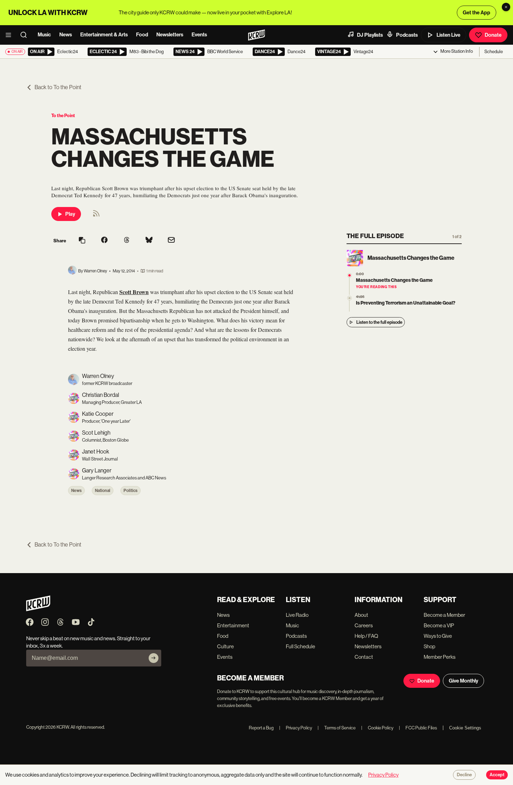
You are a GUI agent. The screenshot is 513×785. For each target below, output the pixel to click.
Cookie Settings (465, 727)
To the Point (63, 115)
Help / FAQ (366, 636)
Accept (497, 775)
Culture (225, 646)
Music (44, 34)
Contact (364, 657)
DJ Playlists (370, 35)
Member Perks (439, 657)
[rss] (96, 215)
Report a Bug (261, 727)
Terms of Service (337, 727)
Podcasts (407, 35)
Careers (364, 625)
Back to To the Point (58, 87)
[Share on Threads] (126, 240)
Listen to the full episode (379, 322)
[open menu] (10, 35)
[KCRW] (38, 609)
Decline (464, 775)
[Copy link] (82, 241)
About (361, 615)
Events (199, 34)
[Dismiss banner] (506, 7)
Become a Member (444, 615)
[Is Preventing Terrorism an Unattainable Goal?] (349, 298)
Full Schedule (300, 646)
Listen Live (448, 35)
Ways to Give (438, 636)
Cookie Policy (377, 727)
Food (142, 34)
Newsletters (169, 34)
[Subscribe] (153, 658)
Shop (429, 646)
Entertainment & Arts (104, 34)
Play (70, 214)
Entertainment (233, 625)
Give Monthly (463, 681)
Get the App (476, 12)
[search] (26, 35)
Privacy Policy (295, 727)
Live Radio (297, 615)
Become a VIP (439, 625)
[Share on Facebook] (104, 240)
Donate (493, 35)
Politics (130, 490)
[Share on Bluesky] (149, 240)
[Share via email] (171, 240)
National (102, 490)
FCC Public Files (418, 727)
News (65, 34)
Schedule (493, 51)
